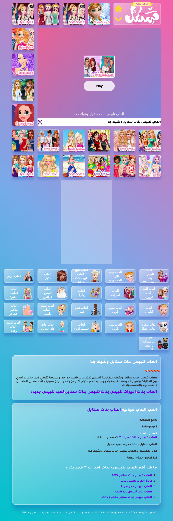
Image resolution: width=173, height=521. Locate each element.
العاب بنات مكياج (88, 513)
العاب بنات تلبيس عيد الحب (133, 491)
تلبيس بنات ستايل (82, 392)
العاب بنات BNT (29, 513)
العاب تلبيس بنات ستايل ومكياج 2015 (127, 497)
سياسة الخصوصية (51, 513)
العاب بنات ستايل (104, 410)
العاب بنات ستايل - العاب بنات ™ (115, 513)
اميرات (129, 392)
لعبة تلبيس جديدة (47, 392)
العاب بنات (147, 392)
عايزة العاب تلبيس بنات (136, 481)
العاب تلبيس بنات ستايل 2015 (132, 475)
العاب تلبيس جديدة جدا (136, 486)
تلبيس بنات (112, 392)
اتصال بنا (70, 513)
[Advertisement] (86, 203)
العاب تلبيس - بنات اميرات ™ (137, 437)
